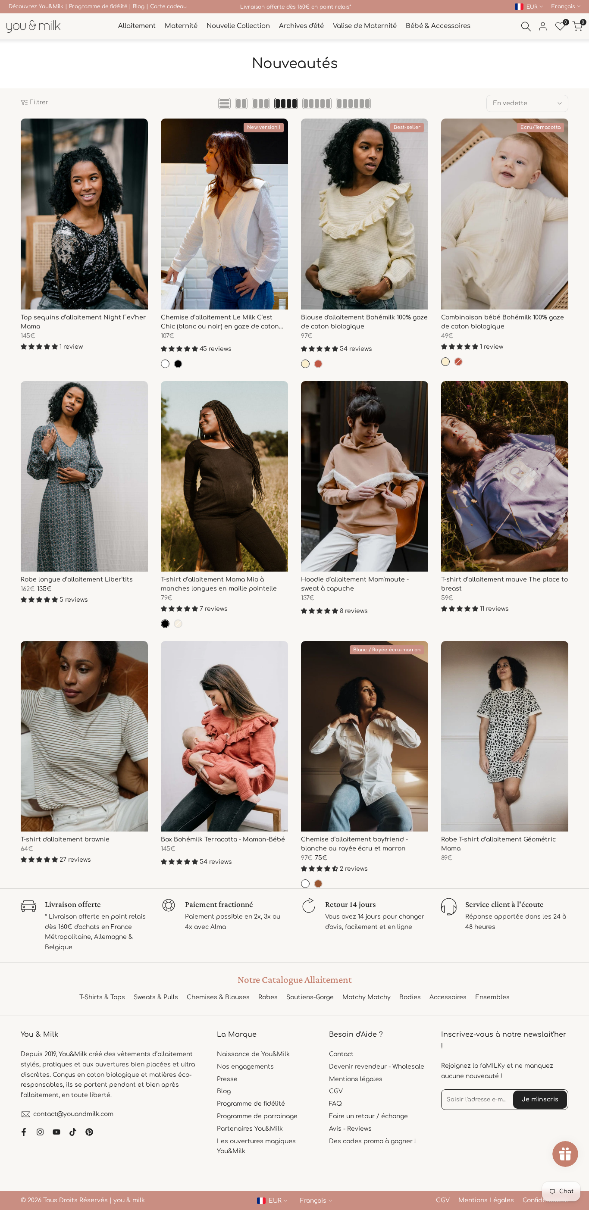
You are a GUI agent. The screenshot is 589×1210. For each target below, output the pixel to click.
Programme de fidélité (98, 6)
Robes (268, 997)
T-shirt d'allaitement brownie (65, 839)
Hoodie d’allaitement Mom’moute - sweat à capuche (355, 584)
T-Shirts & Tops (102, 997)
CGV (336, 1091)
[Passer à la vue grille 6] (353, 103)
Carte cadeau (168, 6)
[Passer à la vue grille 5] (317, 103)
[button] (25, 128)
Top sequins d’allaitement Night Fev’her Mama (83, 322)
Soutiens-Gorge (310, 997)
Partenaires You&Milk (250, 1129)
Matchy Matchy (366, 997)
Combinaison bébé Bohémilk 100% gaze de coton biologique (502, 322)
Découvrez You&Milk (36, 6)
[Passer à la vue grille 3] (261, 103)
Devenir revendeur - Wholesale (376, 1066)
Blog (138, 6)
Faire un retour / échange (368, 1116)
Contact (341, 1054)
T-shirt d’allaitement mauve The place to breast (504, 584)
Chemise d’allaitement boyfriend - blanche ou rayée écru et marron (354, 844)
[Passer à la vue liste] (224, 103)
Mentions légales (355, 1079)
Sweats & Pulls (156, 997)
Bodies (410, 997)
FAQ (335, 1104)
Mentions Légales (486, 1200)
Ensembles (492, 997)
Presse (227, 1079)
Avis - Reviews (350, 1129)
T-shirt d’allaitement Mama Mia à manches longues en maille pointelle (219, 584)
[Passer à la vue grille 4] (286, 103)
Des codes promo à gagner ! (372, 1141)
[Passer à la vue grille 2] (241, 103)
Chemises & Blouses (218, 997)
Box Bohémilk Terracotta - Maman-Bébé (223, 839)
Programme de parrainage (257, 1116)
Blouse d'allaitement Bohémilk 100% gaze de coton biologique (364, 322)
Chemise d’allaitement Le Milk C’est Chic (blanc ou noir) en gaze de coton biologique (220, 322)
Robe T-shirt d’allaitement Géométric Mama (498, 844)
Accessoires (448, 997)
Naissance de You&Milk (253, 1054)
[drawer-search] (526, 26)
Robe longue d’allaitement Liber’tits (77, 579)
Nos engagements (245, 1066)
